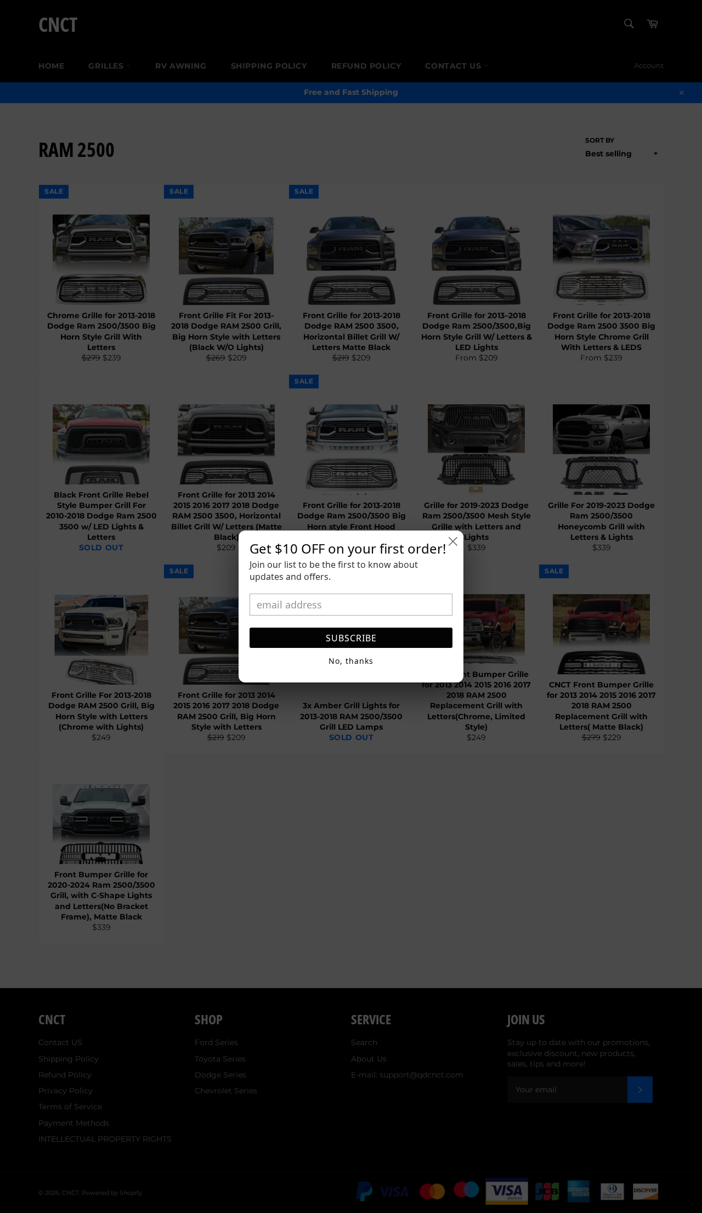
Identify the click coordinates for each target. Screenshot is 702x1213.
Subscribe (351, 638)
